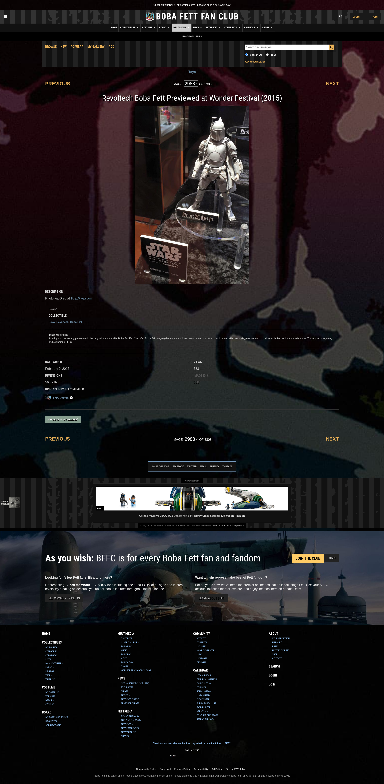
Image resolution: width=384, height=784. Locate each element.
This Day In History (131, 720)
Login (356, 16)
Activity (201, 638)
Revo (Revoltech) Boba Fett (65, 321)
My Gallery (96, 47)
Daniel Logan (204, 683)
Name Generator (205, 650)
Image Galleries (130, 642)
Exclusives (127, 687)
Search (274, 666)
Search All (256, 54)
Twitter (192, 466)
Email (203, 466)
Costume (147, 27)
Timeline (50, 679)
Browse (51, 47)
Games (124, 666)
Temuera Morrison (207, 679)
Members (201, 646)
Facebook (178, 466)
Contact (277, 658)
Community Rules (146, 769)
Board (163, 27)
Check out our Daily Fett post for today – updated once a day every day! (192, 5)
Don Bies (201, 687)
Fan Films (126, 654)
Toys (273, 54)
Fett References (130, 728)
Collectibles (128, 27)
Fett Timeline (128, 732)
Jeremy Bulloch (205, 719)
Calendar (250, 27)
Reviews (49, 671)
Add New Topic (53, 725)
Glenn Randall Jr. (207, 703)
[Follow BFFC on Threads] (205, 758)
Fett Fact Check (130, 699)
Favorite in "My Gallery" (63, 419)
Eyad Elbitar (203, 707)
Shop (275, 654)
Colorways (51, 655)
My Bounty (51, 647)
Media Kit (277, 642)
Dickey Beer (203, 699)
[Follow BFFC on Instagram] (179, 758)
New (64, 47)
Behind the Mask (130, 716)
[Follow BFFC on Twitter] (185, 758)
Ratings (49, 667)
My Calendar (204, 675)
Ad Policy (217, 769)
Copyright (165, 769)
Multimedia (180, 27)
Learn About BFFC (211, 598)
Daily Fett (126, 638)
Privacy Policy (182, 769)
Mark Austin (203, 695)
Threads (227, 466)
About (266, 27)
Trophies (201, 662)
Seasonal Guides (130, 703)
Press (275, 646)
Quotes (125, 736)
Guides (124, 691)
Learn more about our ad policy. (227, 525)
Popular (77, 47)
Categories (51, 651)
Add (111, 47)
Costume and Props (207, 715)
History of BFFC (280, 650)
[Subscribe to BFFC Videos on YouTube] (198, 758)
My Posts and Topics (56, 717)
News (196, 27)
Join (375, 16)
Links (199, 654)
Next (332, 83)
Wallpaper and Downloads (136, 670)
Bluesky (214, 466)
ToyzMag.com (81, 298)
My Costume (52, 692)
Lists (48, 659)
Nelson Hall (203, 711)
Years (48, 675)
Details (49, 700)
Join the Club (308, 558)
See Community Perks (64, 598)
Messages (202, 658)
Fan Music (126, 646)
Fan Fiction (127, 662)
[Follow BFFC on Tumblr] (192, 758)
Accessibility (201, 769)
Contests (202, 642)
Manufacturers (54, 663)
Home (114, 27)
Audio (124, 650)
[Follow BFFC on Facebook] (173, 758)
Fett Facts (127, 724)
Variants (50, 696)
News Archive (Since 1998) (135, 683)
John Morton (204, 691)
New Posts (51, 721)
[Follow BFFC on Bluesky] (211, 758)
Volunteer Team (281, 638)
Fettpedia (212, 27)
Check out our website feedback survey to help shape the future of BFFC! (192, 743)
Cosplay (49, 704)
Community (231, 27)
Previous (57, 83)
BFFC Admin (61, 397)
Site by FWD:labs (235, 769)
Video (124, 658)
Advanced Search (255, 61)
